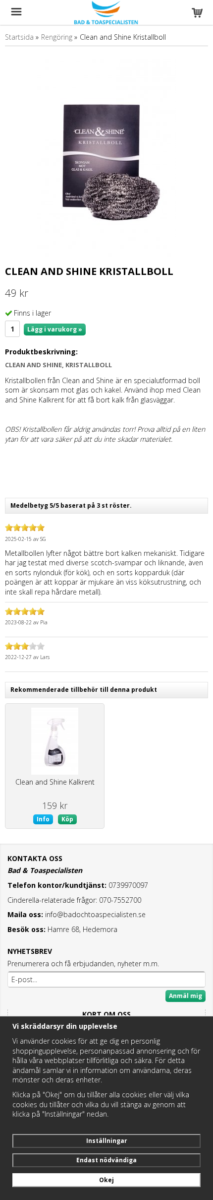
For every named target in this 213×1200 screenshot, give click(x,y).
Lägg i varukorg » (54, 329)
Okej (106, 1180)
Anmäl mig (185, 996)
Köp (67, 819)
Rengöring (56, 37)
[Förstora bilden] (106, 156)
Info (43, 819)
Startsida (19, 37)
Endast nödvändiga (106, 1160)
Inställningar (106, 1140)
